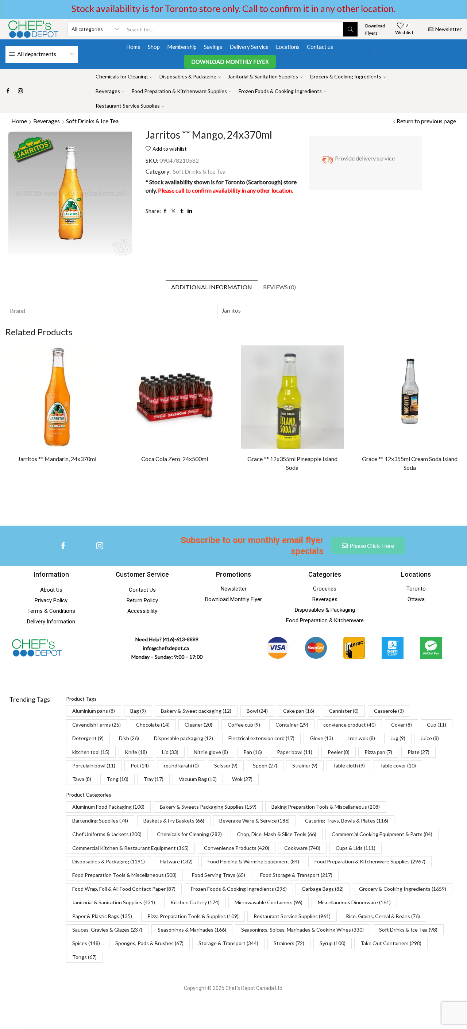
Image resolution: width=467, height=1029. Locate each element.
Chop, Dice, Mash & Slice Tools (276, 834)
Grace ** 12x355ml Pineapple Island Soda (292, 463)
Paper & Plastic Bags (102, 916)
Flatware (176, 861)
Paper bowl (294, 752)
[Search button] (350, 29)
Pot (140, 765)
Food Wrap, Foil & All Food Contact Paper (123, 889)
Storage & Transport (228, 943)
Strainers (289, 943)
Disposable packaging (183, 738)
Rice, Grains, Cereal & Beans (383, 916)
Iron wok (361, 738)
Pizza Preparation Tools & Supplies (193, 916)
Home (133, 46)
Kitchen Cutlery (195, 902)
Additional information (211, 286)
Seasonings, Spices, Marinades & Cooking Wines (302, 930)
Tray (153, 779)
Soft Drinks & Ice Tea (92, 120)
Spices (86, 943)
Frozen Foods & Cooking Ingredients (280, 91)
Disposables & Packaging (187, 76)
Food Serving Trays (218, 875)
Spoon (265, 765)
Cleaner (198, 725)
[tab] (212, 287)
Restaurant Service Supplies (128, 105)
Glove (321, 738)
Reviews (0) (279, 286)
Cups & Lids (355, 848)
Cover (401, 725)
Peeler (339, 752)
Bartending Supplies (100, 820)
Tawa (81, 779)
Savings (213, 46)
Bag (138, 711)
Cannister (344, 711)
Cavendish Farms (96, 725)
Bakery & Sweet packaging (196, 711)
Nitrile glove (211, 752)
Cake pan (298, 711)
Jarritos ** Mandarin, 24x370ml (57, 458)
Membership (182, 46)
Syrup (333, 943)
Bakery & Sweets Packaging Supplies (208, 807)
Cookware (302, 848)
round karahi (181, 765)
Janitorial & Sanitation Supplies (263, 76)
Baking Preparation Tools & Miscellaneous (325, 807)
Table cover (398, 765)
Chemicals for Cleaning (122, 76)
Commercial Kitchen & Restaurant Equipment (130, 848)
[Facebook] (8, 91)
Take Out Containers (390, 943)
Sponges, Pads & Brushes (149, 943)
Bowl (257, 711)
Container (291, 725)
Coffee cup (244, 725)
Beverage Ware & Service (254, 820)
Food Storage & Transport (296, 875)
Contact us (320, 46)
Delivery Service (249, 46)
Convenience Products (236, 848)
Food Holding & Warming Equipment (253, 861)
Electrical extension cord (261, 738)
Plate (418, 752)
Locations (288, 46)
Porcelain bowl (93, 765)
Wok (242, 779)
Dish (129, 738)
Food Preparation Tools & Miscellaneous (124, 875)
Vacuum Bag (198, 779)
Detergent (88, 738)
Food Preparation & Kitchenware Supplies (179, 91)
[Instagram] (20, 91)
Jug (397, 738)
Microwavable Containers (268, 902)
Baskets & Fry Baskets (173, 820)
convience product (349, 725)
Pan (252, 752)
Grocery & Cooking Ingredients (345, 76)
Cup (436, 725)
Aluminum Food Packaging (108, 807)
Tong (117, 779)
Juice (429, 738)
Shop (154, 46)
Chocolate (153, 725)
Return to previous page (426, 120)
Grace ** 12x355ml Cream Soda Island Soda (410, 463)
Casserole (389, 711)
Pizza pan (378, 752)
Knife (136, 752)
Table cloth (349, 765)
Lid (170, 752)
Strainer (304, 765)
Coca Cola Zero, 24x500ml (174, 458)
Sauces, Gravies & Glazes (107, 930)
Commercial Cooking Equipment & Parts (382, 834)
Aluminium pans (93, 711)
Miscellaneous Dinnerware (354, 902)
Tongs (84, 957)
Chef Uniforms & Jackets (107, 834)
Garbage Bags (323, 889)
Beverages (108, 91)
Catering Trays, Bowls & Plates (346, 820)
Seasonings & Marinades (192, 930)
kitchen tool (90, 752)
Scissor (226, 765)
